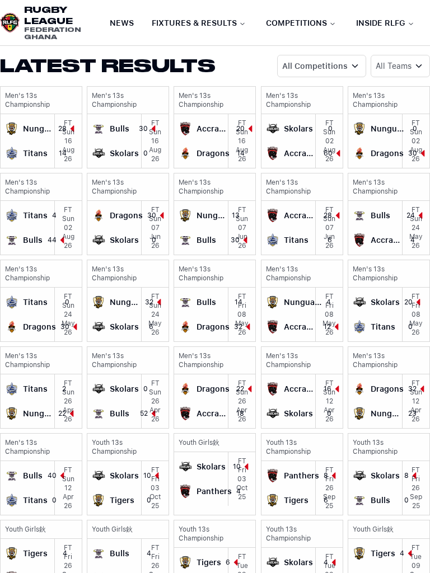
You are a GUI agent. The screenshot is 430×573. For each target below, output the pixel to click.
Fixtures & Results (194, 22)
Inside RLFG (380, 22)
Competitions (296, 22)
